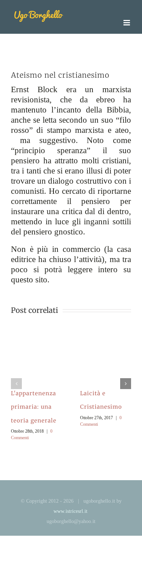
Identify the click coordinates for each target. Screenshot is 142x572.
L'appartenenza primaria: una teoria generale (33, 407)
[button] (16, 383)
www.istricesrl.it (70, 511)
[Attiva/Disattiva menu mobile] (127, 22)
